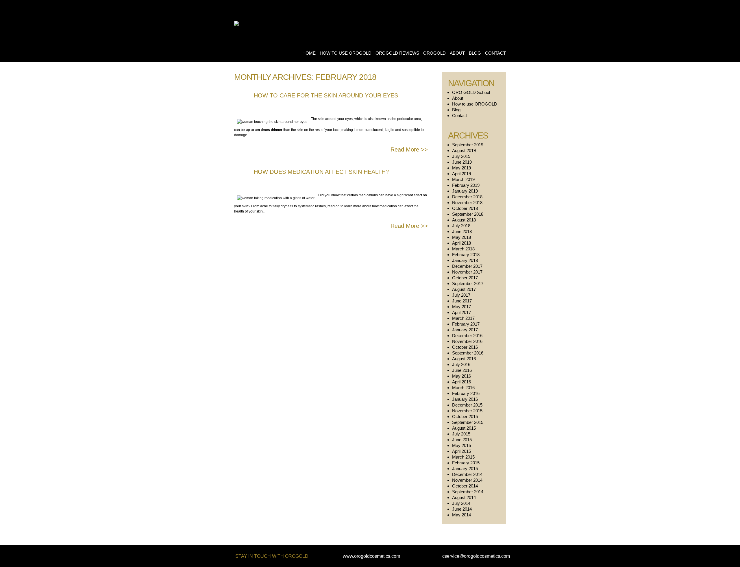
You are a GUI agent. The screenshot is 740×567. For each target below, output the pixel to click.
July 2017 (461, 295)
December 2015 (467, 404)
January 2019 (465, 191)
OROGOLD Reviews (397, 53)
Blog (475, 53)
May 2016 (461, 376)
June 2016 (462, 370)
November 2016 (467, 341)
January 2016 (465, 399)
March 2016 (463, 387)
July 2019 (461, 156)
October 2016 (465, 347)
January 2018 (465, 260)
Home (309, 53)
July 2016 (461, 364)
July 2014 (461, 503)
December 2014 (467, 474)
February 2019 (466, 185)
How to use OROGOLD (345, 53)
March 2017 (463, 318)
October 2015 (465, 416)
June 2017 (462, 300)
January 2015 (465, 468)
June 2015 (462, 439)
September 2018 (467, 214)
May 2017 (461, 306)
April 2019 (461, 173)
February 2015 (466, 462)
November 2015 (467, 410)
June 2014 (462, 509)
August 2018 (464, 219)
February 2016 (466, 393)
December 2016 (467, 335)
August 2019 (464, 150)
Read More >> (409, 149)
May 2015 (461, 445)
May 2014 (461, 514)
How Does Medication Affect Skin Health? (321, 172)
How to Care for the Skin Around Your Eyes (326, 95)
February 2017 (466, 324)
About (457, 53)
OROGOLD (434, 53)
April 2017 (461, 312)
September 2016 (467, 352)
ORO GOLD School (471, 92)
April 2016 (461, 381)
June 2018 (462, 231)
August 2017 (464, 289)
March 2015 (463, 457)
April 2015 (461, 451)
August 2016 (464, 358)
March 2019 (463, 179)
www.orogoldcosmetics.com (371, 556)
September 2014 (467, 491)
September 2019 (467, 144)
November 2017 (467, 271)
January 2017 (465, 329)
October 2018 (465, 208)
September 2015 (467, 422)
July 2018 (461, 225)
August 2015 (464, 428)
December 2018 (467, 196)
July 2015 (461, 433)
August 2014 (464, 497)
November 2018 (467, 202)
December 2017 (467, 266)
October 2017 (465, 277)
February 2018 (466, 254)
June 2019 (462, 162)
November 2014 (467, 480)
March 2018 (463, 248)
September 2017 (467, 283)
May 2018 (461, 237)
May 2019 (461, 167)
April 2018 (461, 243)
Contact (495, 53)
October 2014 (465, 485)
